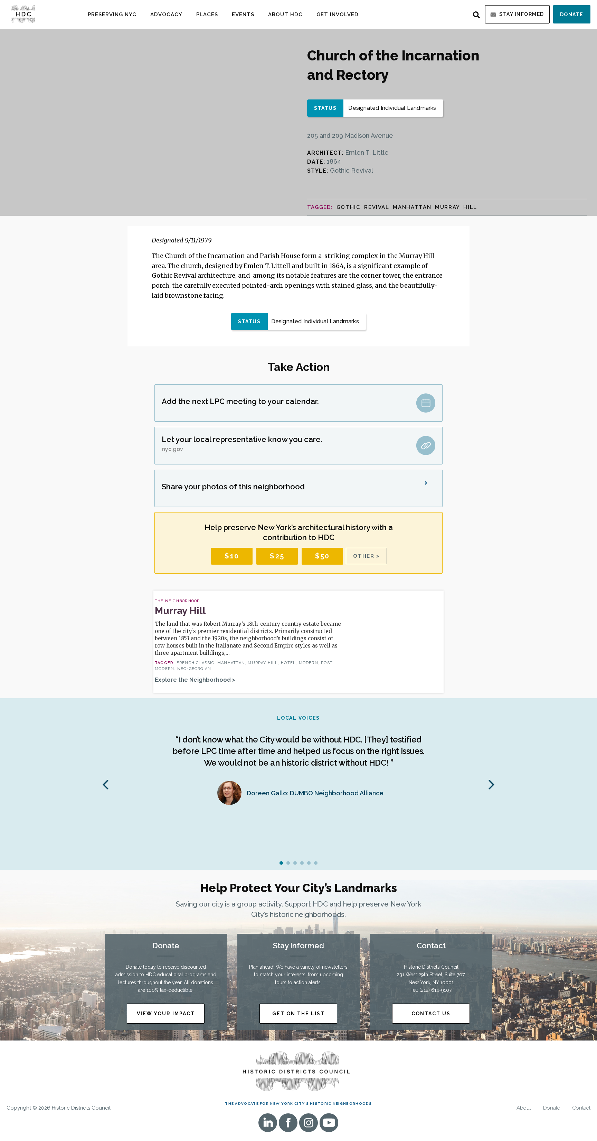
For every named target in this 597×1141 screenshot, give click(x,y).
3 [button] (295, 863)
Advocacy (166, 14)
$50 (322, 556)
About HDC (285, 14)
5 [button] (309, 863)
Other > (366, 556)
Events (243, 14)
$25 (277, 556)
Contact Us (431, 1013)
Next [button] (491, 784)
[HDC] (23, 13)
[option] (298, 763)
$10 (232, 556)
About (524, 1108)
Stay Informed (521, 14)
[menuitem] (112, 14)
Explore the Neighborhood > (195, 680)
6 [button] (316, 863)
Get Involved (337, 14)
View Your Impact (166, 1013)
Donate (572, 14)
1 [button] (281, 863)
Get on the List (298, 1013)
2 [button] (288, 863)
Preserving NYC (112, 14)
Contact (581, 1108)
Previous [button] (105, 784)
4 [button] (302, 863)
